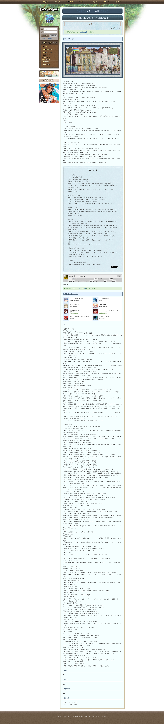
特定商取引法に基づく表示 (78, 716)
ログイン (45, 35)
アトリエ (82, 2)
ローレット (70, 2)
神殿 (58, 2)
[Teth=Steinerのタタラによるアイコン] (95, 307)
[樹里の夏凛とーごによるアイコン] (66, 307)
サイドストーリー (49, 49)
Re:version (104, 716)
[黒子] (95, 319)
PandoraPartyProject (49, 9)
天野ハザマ (75, 278)
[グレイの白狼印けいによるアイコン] (95, 301)
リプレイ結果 (83, 32)
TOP (45, 2)
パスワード (42, 32)
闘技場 (118, 2)
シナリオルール (49, 55)
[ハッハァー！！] (66, 319)
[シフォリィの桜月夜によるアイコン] (66, 301)
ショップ (106, 2)
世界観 (49, 46)
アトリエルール (49, 57)
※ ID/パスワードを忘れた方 (47, 38)
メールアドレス (42, 29)
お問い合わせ (49, 64)
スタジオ (94, 2)
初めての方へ (49, 61)
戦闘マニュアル (49, 59)
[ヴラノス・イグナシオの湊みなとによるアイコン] (95, 313)
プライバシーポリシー (67, 716)
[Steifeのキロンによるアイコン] (66, 313)
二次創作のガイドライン (89, 716)
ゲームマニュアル (49, 52)
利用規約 (59, 716)
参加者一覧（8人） (71, 294)
